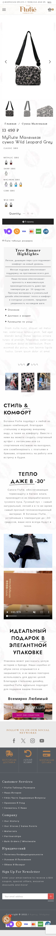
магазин (50, 2)
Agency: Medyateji (40, 914)
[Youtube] (42, 741)
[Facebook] (14, 741)
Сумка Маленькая (34, 123)
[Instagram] (32, 741)
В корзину (29, 221)
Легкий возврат (27, 761)
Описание (13, 310)
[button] (6, 61)
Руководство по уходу (20, 321)
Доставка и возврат (19, 315)
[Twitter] (23, 741)
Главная (11, 123)
